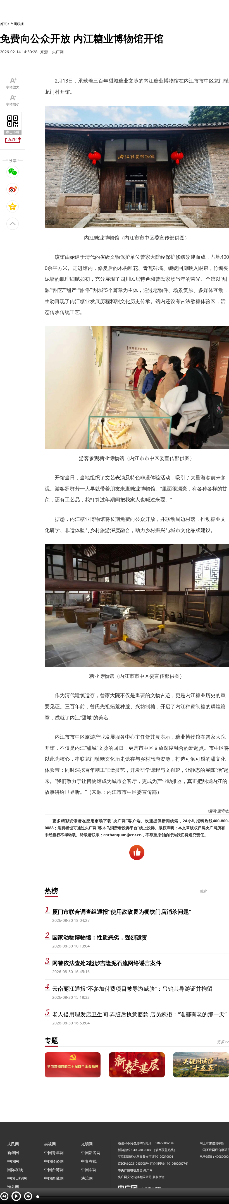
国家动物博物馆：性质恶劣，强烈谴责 (99, 937)
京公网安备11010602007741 (169, 1163)
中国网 (13, 1161)
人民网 (13, 1144)
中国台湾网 (54, 1169)
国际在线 (15, 1169)
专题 (51, 1040)
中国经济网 (54, 1161)
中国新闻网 (91, 1152)
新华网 (13, 1152)
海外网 (13, 1187)
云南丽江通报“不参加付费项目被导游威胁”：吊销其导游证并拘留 (132, 988)
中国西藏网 (54, 1178)
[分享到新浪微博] (12, 189)
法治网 (87, 1178)
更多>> (223, 1041)
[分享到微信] (12, 172)
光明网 (87, 1144)
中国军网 (89, 1169)
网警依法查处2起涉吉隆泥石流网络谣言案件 (106, 963)
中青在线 (89, 1161)
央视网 (50, 1144)
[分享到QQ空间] (12, 206)
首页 (3, 23)
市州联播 (17, 23)
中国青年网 (54, 1152)
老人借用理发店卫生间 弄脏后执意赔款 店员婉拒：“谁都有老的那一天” (139, 1014)
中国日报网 (17, 1178)
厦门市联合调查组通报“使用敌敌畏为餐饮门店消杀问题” (121, 911)
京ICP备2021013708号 (133, 1163)
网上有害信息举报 (212, 1143)
